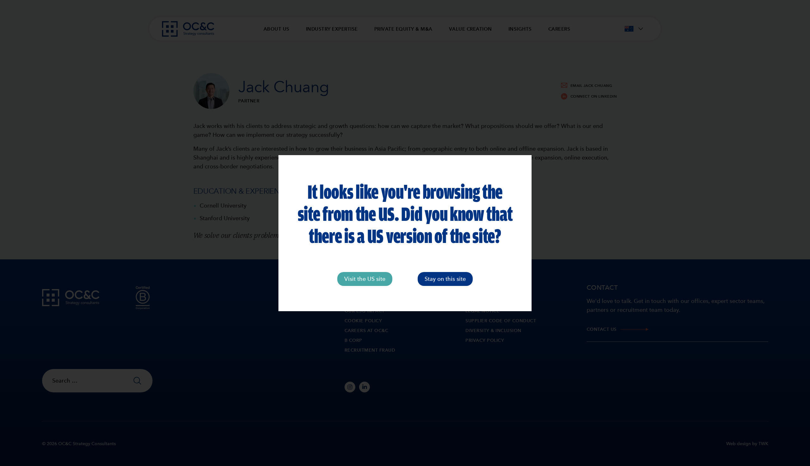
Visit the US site (364, 278)
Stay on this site (445, 278)
